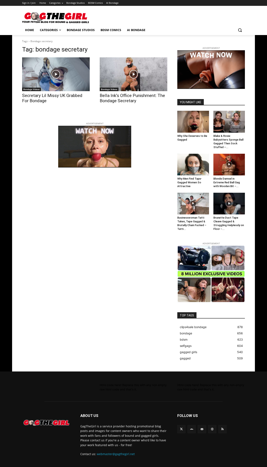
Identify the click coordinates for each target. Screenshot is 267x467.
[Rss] (222, 429)
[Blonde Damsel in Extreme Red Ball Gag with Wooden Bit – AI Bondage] (229, 164)
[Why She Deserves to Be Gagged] (193, 121)
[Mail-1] (202, 429)
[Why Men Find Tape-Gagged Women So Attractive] (193, 164)
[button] (240, 30)
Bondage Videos (31, 89)
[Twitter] (181, 429)
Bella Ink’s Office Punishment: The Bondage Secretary (132, 98)
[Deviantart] (192, 429)
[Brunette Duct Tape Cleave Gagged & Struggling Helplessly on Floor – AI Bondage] (229, 203)
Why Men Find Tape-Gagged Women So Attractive (189, 182)
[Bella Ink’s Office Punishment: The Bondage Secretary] (133, 74)
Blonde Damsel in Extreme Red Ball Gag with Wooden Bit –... (226, 182)
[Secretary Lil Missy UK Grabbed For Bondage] (56, 74)
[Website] (212, 429)
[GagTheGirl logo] (46, 422)
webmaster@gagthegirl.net (116, 454)
